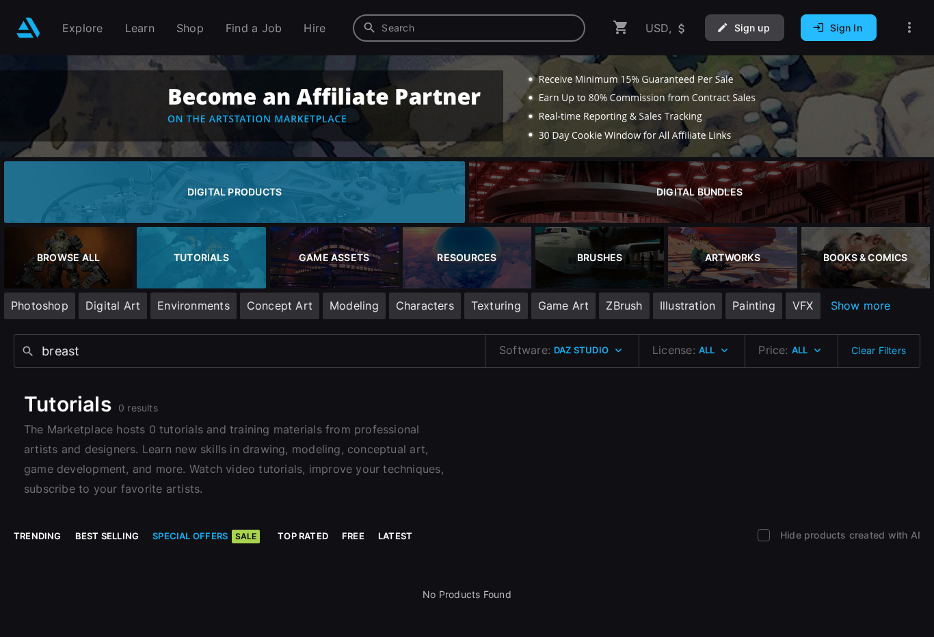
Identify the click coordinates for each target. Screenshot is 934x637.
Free (353, 535)
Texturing (496, 305)
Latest (395, 535)
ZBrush (624, 305)
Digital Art (112, 305)
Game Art (563, 305)
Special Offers (204, 535)
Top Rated (303, 535)
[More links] (909, 28)
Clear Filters (878, 350)
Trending (38, 535)
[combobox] (469, 28)
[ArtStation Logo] (28, 27)
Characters (425, 305)
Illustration (688, 305)
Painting (753, 305)
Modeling (354, 305)
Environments (193, 305)
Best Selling (107, 535)
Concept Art (279, 305)
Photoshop (39, 305)
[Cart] (621, 28)
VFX (803, 305)
